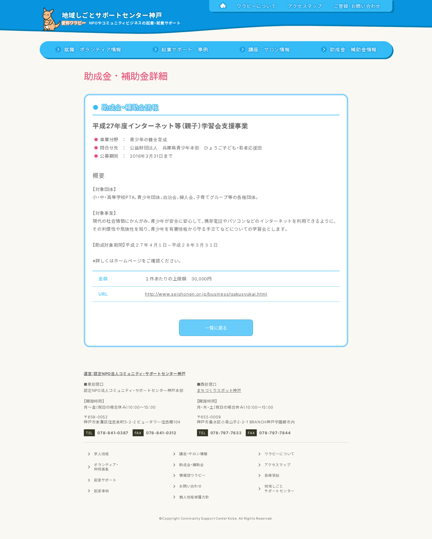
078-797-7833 (226, 432)
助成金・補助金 (191, 464)
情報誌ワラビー (192, 475)
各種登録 (271, 475)
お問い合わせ (190, 486)
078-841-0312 (161, 432)
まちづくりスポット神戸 (219, 390)
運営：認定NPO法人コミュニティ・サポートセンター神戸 (134, 373)
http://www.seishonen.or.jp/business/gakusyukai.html (206, 294)
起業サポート (105, 480)
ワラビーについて (279, 453)
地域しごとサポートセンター (279, 488)
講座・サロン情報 (193, 453)
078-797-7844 (275, 432)
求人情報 (101, 453)
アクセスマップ (277, 464)
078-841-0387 (112, 432)
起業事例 (101, 490)
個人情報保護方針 (194, 497)
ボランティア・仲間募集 (106, 467)
